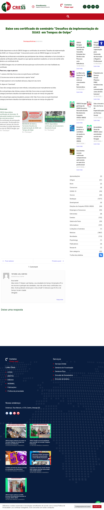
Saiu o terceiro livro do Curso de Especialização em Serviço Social (99, 109)
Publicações (12, 387)
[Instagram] (85, 7)
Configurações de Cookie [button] (82, 506)
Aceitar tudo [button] (97, 506)
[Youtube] (97, 7)
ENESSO (11, 380)
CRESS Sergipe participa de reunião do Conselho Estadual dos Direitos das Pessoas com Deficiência (80, 53)
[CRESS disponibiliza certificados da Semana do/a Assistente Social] (55, 117)
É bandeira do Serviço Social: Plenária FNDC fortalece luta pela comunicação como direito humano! (98, 83)
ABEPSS (11, 376)
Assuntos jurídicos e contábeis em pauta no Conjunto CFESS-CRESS (80, 134)
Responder (60, 299)
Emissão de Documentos (64, 375)
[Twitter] (93, 7)
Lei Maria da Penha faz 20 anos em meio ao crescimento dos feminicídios (80, 80)
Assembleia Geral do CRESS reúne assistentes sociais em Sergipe (98, 133)
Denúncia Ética (60, 371)
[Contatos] (61, 5)
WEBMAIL (11, 384)
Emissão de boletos (62, 379)
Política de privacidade (16, 391)
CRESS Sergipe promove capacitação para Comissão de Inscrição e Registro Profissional (98, 52)
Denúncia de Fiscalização (64, 368)
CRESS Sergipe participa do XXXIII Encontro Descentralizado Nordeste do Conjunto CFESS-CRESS (82, 110)
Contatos (68, 5)
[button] (101, 43)
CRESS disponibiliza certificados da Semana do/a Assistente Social (54, 126)
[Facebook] (89, 7)
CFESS (10, 372)
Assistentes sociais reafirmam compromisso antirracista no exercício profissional (81, 158)
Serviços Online (60, 364)
